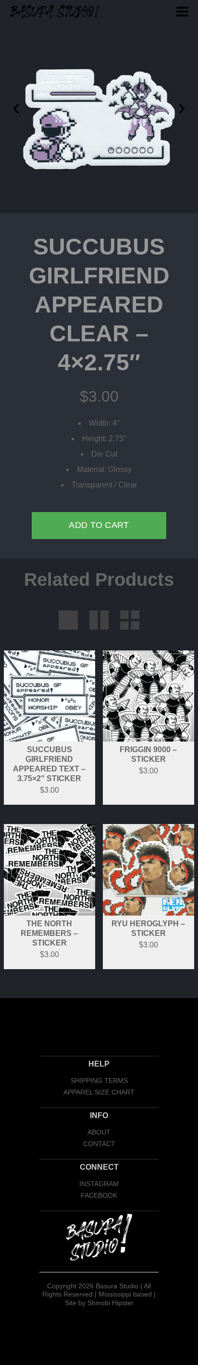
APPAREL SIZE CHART (99, 1092)
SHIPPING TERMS (99, 1080)
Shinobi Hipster (110, 1303)
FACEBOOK (99, 1195)
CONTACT (99, 1144)
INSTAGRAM (99, 1184)
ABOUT (99, 1132)
